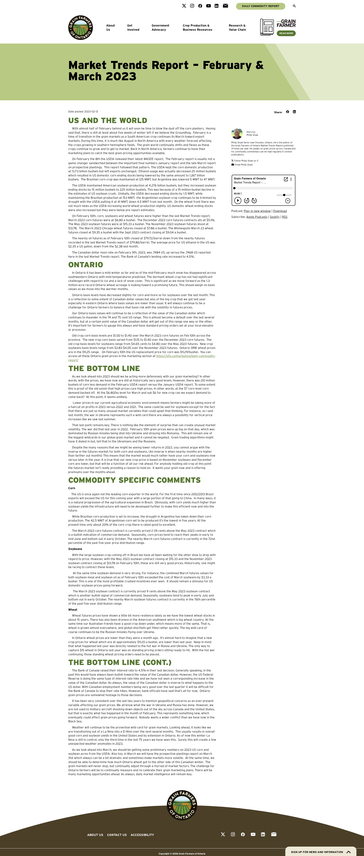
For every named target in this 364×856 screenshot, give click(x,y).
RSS (284, 216)
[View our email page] (225, 6)
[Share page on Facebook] (287, 112)
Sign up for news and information (317, 852)
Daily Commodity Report (260, 6)
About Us (110, 27)
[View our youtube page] (208, 6)
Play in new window (257, 211)
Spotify (275, 216)
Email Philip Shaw (243, 164)
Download (280, 211)
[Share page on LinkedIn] (294, 112)
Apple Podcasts (256, 216)
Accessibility (142, 835)
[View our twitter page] (184, 6)
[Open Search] (294, 6)
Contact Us (117, 835)
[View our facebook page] (200, 6)
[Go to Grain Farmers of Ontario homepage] (80, 27)
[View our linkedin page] (217, 6)
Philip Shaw (252, 135)
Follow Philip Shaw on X (246, 160)
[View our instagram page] (192, 6)
